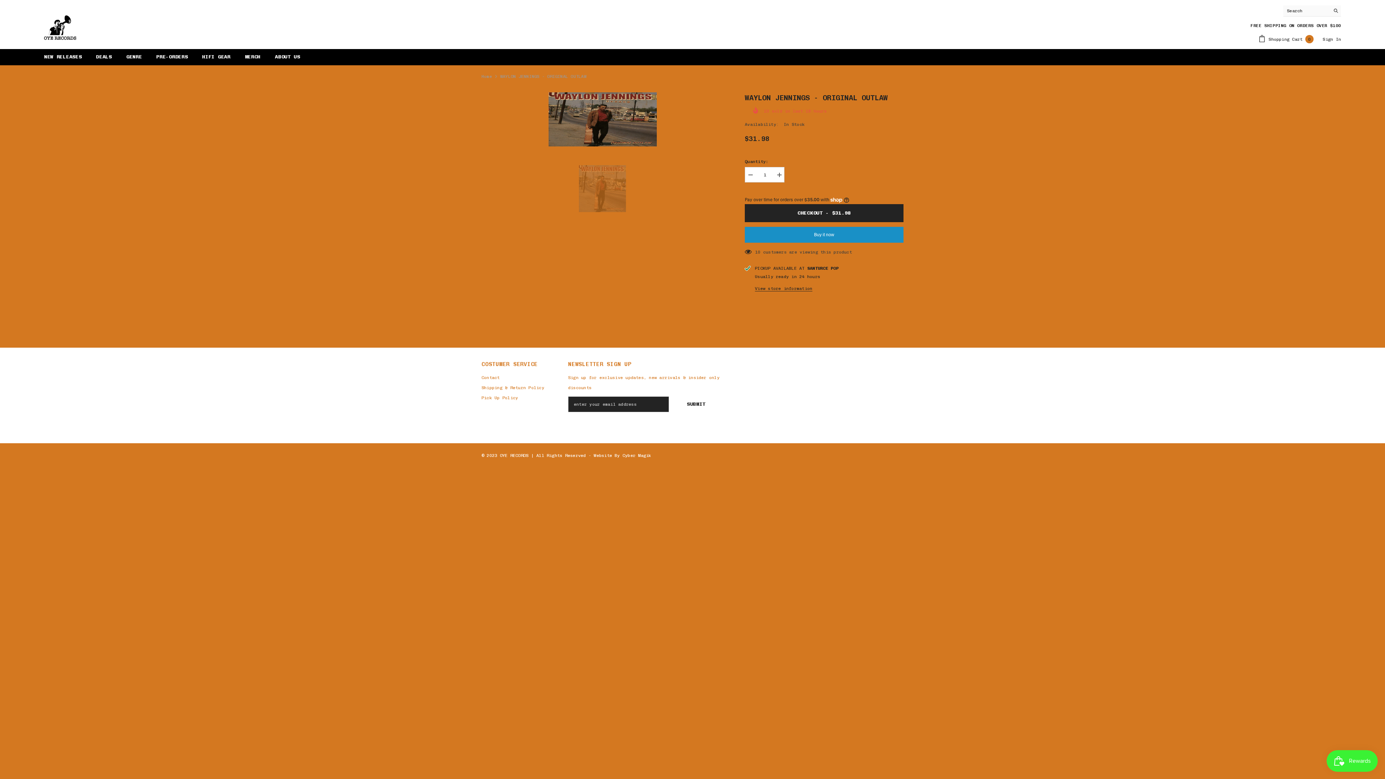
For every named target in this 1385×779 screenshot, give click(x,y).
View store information (783, 288)
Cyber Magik (637, 455)
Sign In (1332, 39)
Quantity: (756, 161)
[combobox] (1306, 10)
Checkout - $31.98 (824, 213)
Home (487, 76)
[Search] (1312, 11)
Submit (696, 404)
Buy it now (824, 234)
